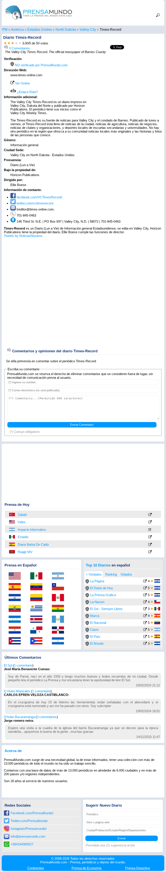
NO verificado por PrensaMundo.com (41, 65)
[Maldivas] (12, 551)
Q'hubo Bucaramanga (19, 717)
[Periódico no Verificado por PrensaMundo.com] (87, 582)
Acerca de (13, 751)
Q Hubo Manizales (17, 691)
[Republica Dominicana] (59, 630)
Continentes (35, 868)
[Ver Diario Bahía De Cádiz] (150, 544)
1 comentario (23, 665)
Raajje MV (25, 552)
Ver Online (22, 83)
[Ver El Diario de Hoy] (145, 588)
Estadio (23, 537)
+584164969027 (22, 844)
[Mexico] (12, 536)
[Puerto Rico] (38, 641)
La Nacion (97, 602)
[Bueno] (12, 43)
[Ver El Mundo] (145, 644)
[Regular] (9, 43)
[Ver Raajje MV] (150, 552)
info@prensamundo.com (28, 836)
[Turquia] (12, 514)
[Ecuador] (16, 609)
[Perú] (59, 598)
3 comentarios (47, 717)
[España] (12, 544)
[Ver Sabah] (150, 515)
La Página (97, 581)
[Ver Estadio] (150, 537)
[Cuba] (16, 641)
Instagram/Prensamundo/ (28, 828)
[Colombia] (38, 598)
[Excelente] (20, 43)
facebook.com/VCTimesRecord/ (39, 197)
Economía (86, 868)
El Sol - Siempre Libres (106, 609)
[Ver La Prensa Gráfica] (145, 595)
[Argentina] (12, 529)
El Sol (8, 665)
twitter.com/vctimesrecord (34, 203)
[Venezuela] (38, 587)
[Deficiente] (5, 43)
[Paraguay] (16, 630)
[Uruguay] (38, 609)
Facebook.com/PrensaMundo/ (32, 813)
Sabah (22, 514)
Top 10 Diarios (98, 565)
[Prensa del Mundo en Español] (38, 20)
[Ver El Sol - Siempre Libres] (145, 609)
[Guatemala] (59, 619)
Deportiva (137, 868)
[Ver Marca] (145, 616)
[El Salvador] (16, 598)
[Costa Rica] (38, 619)
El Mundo (97, 643)
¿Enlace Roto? (27, 92)
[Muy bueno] (16, 43)
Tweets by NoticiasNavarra (23, 236)
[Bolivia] (59, 609)
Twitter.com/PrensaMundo (29, 821)
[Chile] (59, 587)
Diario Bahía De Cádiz (33, 544)
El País (95, 636)
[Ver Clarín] (145, 630)
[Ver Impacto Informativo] (150, 529)
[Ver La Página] (145, 581)
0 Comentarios (19, 48)
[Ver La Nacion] (145, 602)
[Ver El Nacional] (145, 623)
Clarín (94, 629)
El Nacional (98, 622)
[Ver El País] (145, 637)
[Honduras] (16, 619)
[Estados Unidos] (12, 521)
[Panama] (38, 630)
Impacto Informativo (32, 529)
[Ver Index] (150, 522)
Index (22, 522)
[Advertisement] (125, 84)
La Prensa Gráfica (103, 595)
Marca (94, 616)
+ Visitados (94, 574)
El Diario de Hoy (101, 588)
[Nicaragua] (59, 641)
